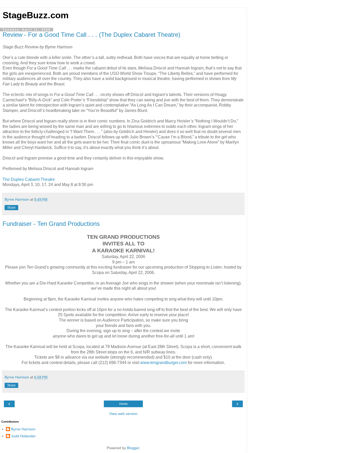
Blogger (133, 448)
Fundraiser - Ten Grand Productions (51, 223)
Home (123, 404)
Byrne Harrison (23, 429)
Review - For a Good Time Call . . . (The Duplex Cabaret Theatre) (91, 34)
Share (11, 207)
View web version (123, 414)
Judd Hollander (23, 436)
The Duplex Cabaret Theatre (29, 179)
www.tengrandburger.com (163, 362)
